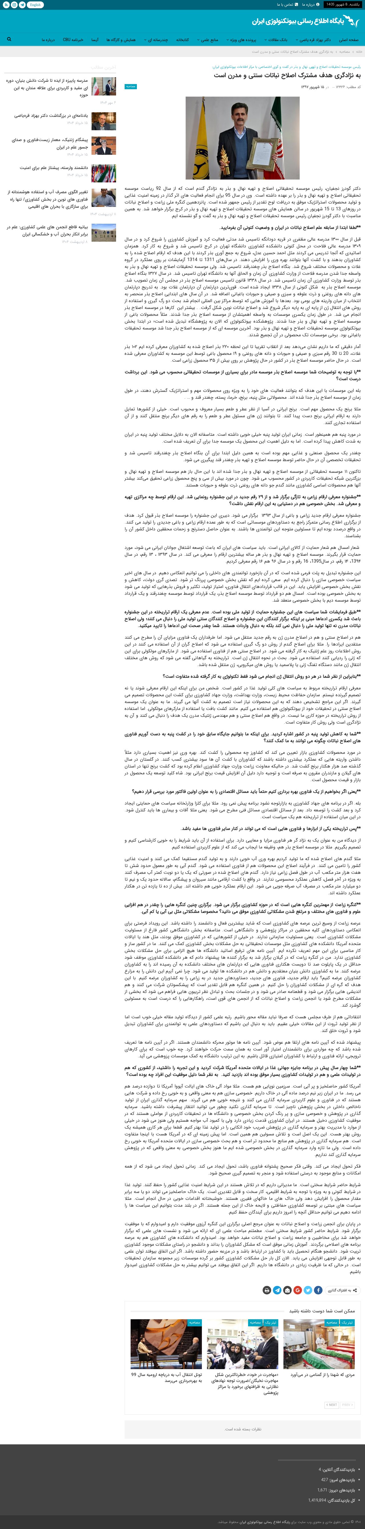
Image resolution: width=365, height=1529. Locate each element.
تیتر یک (347, 1322)
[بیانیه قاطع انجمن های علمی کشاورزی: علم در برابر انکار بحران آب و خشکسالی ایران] (104, 233)
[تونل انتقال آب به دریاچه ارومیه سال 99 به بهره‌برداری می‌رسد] (166, 1344)
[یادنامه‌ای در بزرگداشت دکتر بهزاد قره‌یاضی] (104, 121)
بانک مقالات (277, 40)
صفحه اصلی (349, 40)
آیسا (95, 40)
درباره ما (308, 5)
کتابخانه (182, 40)
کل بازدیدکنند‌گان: (340, 1500)
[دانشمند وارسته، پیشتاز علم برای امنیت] (104, 173)
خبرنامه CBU (73, 40)
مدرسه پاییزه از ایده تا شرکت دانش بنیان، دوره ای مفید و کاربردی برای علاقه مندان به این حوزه (47, 88)
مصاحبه (130, 86)
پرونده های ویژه (243, 40)
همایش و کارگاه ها (121, 40)
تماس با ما (285, 5)
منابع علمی (209, 40)
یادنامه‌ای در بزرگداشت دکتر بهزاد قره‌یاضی (51, 115)
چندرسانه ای (158, 40)
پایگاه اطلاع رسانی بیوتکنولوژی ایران (265, 1522)
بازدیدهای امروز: (341, 1480)
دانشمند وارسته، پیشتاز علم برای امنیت (54, 167)
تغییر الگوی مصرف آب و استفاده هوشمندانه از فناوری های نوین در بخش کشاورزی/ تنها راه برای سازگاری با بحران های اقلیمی (48, 199)
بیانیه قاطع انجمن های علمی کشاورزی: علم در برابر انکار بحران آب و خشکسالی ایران (47, 231)
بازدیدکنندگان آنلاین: (338, 1470)
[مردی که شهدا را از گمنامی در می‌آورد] (319, 1344)
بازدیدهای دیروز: (341, 1490)
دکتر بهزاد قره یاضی (315, 40)
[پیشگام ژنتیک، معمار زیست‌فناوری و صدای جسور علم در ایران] (104, 146)
